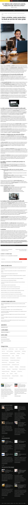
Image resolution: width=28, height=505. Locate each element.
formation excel (3, 317)
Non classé (7, 440)
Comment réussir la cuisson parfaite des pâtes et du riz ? (9, 273)
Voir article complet (4, 433)
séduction (3, 373)
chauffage (18, 353)
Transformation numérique (6, 375)
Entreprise (19, 469)
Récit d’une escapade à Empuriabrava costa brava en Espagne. (9, 442)
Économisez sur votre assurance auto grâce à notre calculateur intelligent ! (12, 278)
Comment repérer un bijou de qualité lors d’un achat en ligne (21, 250)
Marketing (6, 453)
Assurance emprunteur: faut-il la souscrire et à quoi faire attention (11, 292)
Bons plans (19, 440)
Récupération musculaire (5, 371)
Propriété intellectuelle (12, 245)
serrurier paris (19, 371)
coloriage (23, 353)
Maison (17, 503)
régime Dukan (13, 371)
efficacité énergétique (5, 360)
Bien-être (3, 351)
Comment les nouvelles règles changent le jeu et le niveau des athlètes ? (12, 294)
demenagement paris (4, 309)
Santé (22, 503)
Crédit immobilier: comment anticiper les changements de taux (10, 286)
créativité (17, 355)
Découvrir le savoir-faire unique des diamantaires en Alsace (6, 250)
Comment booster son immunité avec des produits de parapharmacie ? (9, 486)
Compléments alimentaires (6, 355)
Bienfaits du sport (17, 351)
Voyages (19, 453)
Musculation (9, 369)
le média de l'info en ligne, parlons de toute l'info (14, 5)
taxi (7, 373)
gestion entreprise (12, 362)
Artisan (3, 503)
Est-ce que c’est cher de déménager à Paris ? (15, 309)
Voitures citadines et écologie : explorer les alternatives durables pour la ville (9, 385)
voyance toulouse (4, 378)
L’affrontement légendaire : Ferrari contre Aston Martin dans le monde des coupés (22, 385)
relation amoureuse (22, 369)
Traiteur (16, 373)
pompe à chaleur (14, 369)
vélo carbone (11, 378)
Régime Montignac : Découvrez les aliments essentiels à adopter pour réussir (12, 290)
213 (3, 436)
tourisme (11, 373)
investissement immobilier (6, 364)
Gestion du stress (4, 362)
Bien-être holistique (10, 351)
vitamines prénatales (15, 375)
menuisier (3, 369)
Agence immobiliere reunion (5, 320)
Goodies (17, 362)
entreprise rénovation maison (15, 360)
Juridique (5, 245)
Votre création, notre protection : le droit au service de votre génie (9, 471)
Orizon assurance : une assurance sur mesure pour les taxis (10, 297)
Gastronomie (7, 421)
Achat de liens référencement (5, 314)
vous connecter (6, 255)
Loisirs (14, 503)
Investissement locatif (15, 364)
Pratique (19, 421)
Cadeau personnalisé (5, 353)
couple (13, 355)
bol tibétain (24, 351)
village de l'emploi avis (4, 306)
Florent (10, 21)
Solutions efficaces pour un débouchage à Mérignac (8, 280)
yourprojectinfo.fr (3, 311)
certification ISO (12, 353)
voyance (21, 375)
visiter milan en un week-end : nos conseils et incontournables (10, 288)
